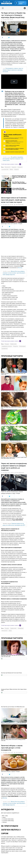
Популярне (22, 346)
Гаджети (14, 167)
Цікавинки (4, 348)
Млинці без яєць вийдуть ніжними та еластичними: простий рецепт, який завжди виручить (14, 273)
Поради (7, 344)
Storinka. (20, 267)
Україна (16, 169)
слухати (21, 2)
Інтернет (20, 167)
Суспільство (5, 169)
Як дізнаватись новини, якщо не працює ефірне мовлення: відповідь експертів (13, 70)
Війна (11, 169)
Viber (20, 164)
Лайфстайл (13, 344)
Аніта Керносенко (19, 204)
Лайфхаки (20, 628)
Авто (10, 630)
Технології (7, 167)
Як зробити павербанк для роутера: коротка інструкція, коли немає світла (13, 158)
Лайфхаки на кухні (7, 346)
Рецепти (15, 346)
